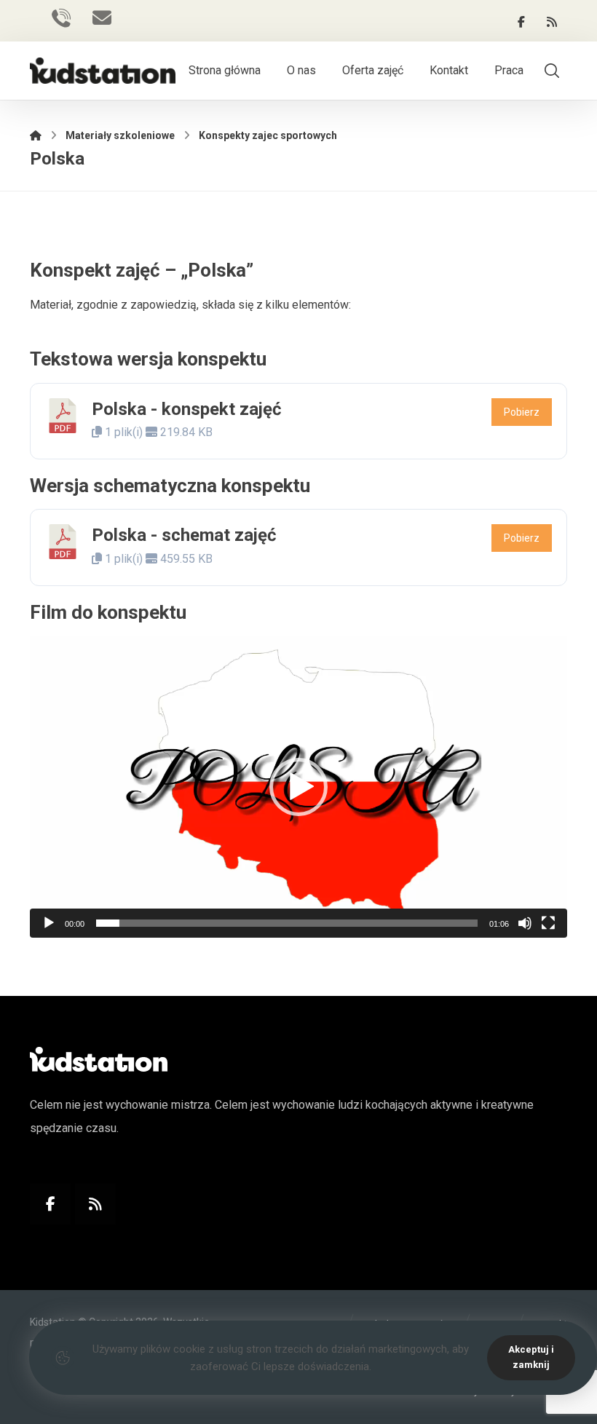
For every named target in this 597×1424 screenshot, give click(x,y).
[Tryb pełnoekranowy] (548, 923)
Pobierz (521, 412)
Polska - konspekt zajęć (187, 409)
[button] (521, 22)
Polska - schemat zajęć (184, 535)
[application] (298, 787)
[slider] (287, 923)
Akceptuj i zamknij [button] (531, 1357)
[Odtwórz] (48, 923)
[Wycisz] (525, 923)
